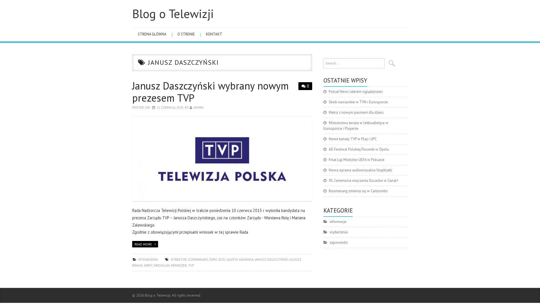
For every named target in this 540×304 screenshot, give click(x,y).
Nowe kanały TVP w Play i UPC (353, 139)
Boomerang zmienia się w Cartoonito (358, 191)
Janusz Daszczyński (271, 259)
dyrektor (179, 259)
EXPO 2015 (217, 259)
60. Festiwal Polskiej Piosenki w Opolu (359, 149)
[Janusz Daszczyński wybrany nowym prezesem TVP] (222, 159)
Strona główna (152, 34)
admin (198, 107)
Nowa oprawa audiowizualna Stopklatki (360, 170)
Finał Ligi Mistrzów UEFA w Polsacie (356, 159)
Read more (143, 244)
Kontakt (214, 34)
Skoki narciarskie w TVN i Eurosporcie (358, 102)
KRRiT (148, 265)
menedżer (179, 265)
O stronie (186, 34)
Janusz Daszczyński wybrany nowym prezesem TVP (210, 91)
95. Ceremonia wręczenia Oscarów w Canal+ (364, 180)
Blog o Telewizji (173, 13)
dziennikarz (198, 259)
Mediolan (162, 265)
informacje (338, 221)
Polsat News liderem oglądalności (356, 91)
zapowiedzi (339, 242)
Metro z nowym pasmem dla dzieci (356, 112)
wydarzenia (148, 259)
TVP (191, 265)
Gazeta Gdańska (239, 259)
